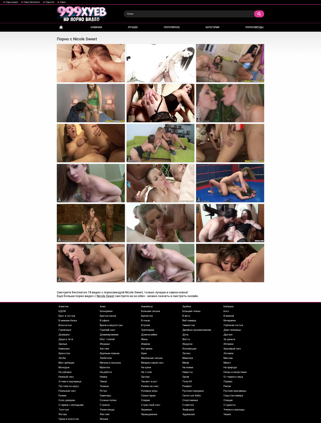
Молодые (64, 367)
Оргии (185, 376)
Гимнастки (188, 325)
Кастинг (104, 348)
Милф (185, 362)
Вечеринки (230, 320)
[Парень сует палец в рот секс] (91, 103)
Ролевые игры (149, 390)
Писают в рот (149, 381)
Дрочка (228, 334)
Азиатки (63, 306)
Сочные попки (108, 400)
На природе (230, 367)
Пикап (103, 381)
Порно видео (12, 2)
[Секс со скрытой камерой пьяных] (161, 103)
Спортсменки (190, 400)
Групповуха (147, 329)
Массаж (228, 358)
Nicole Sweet (105, 296)
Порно (63, 2)
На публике (65, 372)
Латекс (186, 353)
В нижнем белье (68, 320)
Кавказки (64, 348)
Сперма (145, 400)
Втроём (145, 325)
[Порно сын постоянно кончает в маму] (161, 183)
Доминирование (109, 334)
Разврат (187, 386)
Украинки (146, 409)
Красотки (64, 353)
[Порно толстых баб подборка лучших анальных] (230, 263)
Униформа (188, 409)
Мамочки (187, 358)
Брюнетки (147, 315)
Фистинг (105, 414)
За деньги (229, 339)
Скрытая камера (233, 395)
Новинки (96, 27)
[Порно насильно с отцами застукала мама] (230, 223)
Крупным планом (109, 353)
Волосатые (65, 325)
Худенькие (188, 414)
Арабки (186, 306)
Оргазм (145, 376)
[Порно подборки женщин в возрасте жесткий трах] (91, 143)
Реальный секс (67, 390)
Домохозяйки (149, 334)
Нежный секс (66, 376)
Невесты (187, 372)
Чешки (227, 414)
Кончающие (189, 348)
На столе (146, 372)
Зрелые (63, 343)
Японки (104, 418)
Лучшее (133, 27)
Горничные (65, 329)
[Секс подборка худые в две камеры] (230, 183)
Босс (226, 311)
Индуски (187, 343)
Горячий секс (107, 329)
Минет (227, 362)
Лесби (62, 358)
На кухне (146, 367)
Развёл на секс (150, 386)
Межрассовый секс (152, 362)
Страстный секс (150, 404)
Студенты (230, 404)
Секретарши (148, 395)
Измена (145, 343)
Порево (228, 381)
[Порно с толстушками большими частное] (91, 223)
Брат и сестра (67, 315)
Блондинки (106, 311)
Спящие (228, 400)
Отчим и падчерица (70, 381)
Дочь (185, 334)
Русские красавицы (235, 390)
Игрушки (105, 343)
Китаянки (146, 348)
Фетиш (63, 414)
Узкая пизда (107, 409)
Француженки (149, 414)
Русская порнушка (193, 390)
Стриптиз (188, 404)
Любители (106, 358)
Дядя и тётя (66, 339)
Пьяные (104, 386)
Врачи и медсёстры (111, 325)
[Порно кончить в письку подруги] (230, 103)
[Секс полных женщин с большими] (161, 223)
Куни (144, 353)
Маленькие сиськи (152, 358)
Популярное (172, 27)
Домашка (64, 334)
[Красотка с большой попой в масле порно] (91, 63)
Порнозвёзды (254, 27)
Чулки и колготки (69, 418)
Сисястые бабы (191, 395)
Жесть (186, 339)
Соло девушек (67, 400)
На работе (106, 372)
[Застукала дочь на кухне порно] (230, 143)
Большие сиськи (150, 311)
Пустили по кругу (69, 386)
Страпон (105, 404)
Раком (227, 386)
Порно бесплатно (32, 2)
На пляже (187, 367)
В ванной (229, 315)
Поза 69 (187, 381)
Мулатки (105, 367)
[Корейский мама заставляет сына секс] (161, 263)
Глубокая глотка (233, 325)
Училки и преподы (234, 409)
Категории (212, 27)
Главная (61, 27)
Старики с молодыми (71, 404)
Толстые (64, 409)
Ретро (103, 390)
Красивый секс (232, 348)
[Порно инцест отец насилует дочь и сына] (230, 63)
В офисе (104, 320)
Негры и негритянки (235, 372)
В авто (186, 315)
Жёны (144, 339)
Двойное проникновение (196, 329)
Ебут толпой (107, 339)
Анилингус (147, 306)
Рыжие (62, 395)
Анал (102, 306)
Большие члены (191, 311)
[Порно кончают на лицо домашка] (91, 183)
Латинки (228, 353)
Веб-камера (189, 320)
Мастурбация (66, 362)
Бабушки (229, 306)
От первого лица (233, 376)
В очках (145, 320)
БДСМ (62, 311)
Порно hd (49, 2)
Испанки (228, 343)
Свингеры (105, 395)
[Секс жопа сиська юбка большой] (91, 263)
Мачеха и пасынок (110, 362)
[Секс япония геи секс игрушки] (161, 63)
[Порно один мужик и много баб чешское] (161, 143)
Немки (103, 376)
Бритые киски (108, 315)
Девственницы (232, 329)
